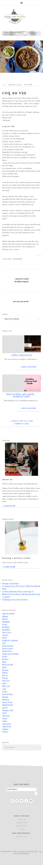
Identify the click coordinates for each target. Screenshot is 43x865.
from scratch (7, 648)
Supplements (7, 705)
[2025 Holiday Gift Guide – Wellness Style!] (21, 383)
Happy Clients (21, 826)
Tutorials (6, 716)
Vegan (4, 718)
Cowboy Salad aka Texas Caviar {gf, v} (17, 591)
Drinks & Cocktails (10, 640)
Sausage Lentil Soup (10, 583)
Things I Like (7, 710)
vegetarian (6, 724)
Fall (3, 643)
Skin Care (6, 686)
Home (4, 657)
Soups (4, 691)
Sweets (5, 708)
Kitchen (5, 659)
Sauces (5, 675)
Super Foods (7, 702)
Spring (5, 697)
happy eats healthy (21, 16)
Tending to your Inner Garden (15, 600)
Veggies (5, 729)
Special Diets (7, 694)
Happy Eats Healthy (10, 654)
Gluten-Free (7, 651)
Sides (4, 683)
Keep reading (29, 367)
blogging (28, 84)
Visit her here (21, 837)
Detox (4, 638)
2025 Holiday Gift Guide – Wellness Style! (22, 395)
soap (4, 689)
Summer (5, 700)
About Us (21, 819)
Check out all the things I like (22, 422)
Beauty (5, 619)
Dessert (5, 635)
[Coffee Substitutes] (21, 344)
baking (5, 616)
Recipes (5, 670)
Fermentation (7, 646)
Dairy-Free (6, 632)
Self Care (6, 681)
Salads (5, 673)
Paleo (4, 667)
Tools (4, 713)
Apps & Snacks (8, 613)
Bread (4, 624)
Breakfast (6, 627)
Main (4, 662)
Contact (21, 829)
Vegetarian (6, 726)
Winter (5, 732)
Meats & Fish (7, 665)
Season (5, 678)
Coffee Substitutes (21, 355)
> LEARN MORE (8, 506)
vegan (4, 721)
